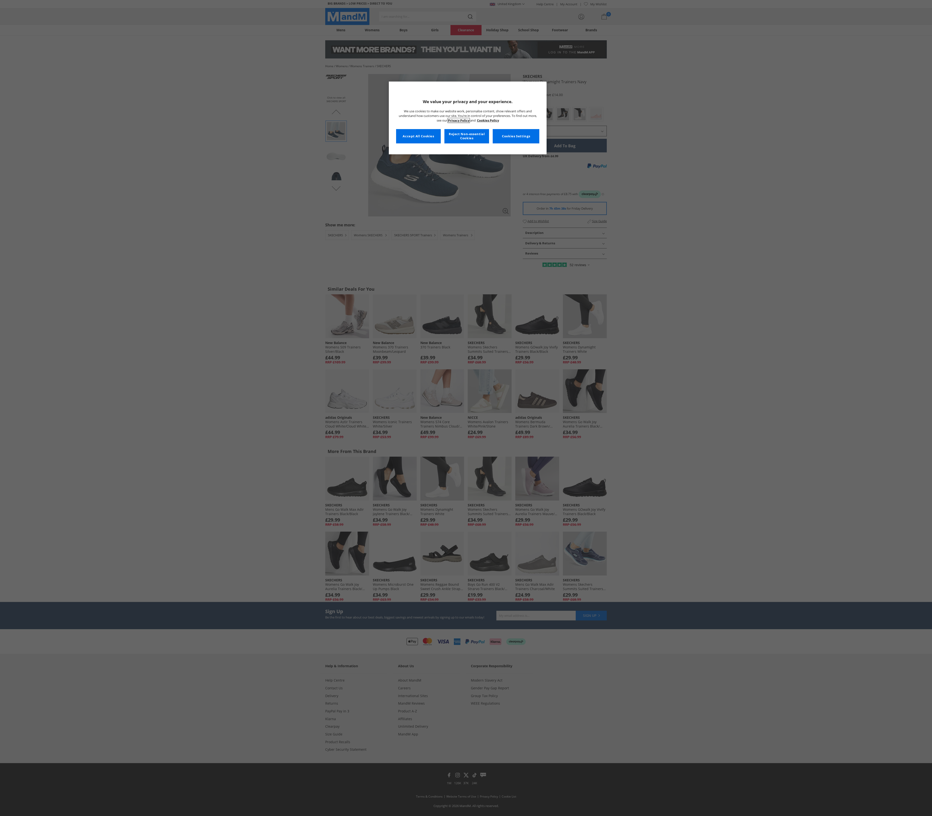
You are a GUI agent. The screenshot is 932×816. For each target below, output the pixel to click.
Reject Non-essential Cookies (467, 136)
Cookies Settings (516, 136)
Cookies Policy (488, 120)
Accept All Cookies (418, 136)
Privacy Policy (458, 120)
